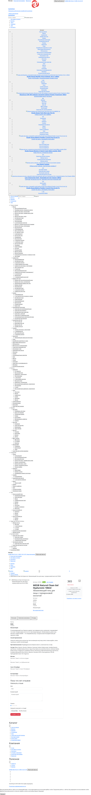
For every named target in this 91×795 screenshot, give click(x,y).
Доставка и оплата (15, 557)
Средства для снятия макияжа (44, 109)
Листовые (17, 256)
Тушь (16, 449)
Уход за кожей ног (44, 146)
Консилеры (18, 417)
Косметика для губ (44, 41)
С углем (17, 529)
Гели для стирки (19, 537)
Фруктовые (18, 470)
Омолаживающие (19, 259)
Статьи (13, 765)
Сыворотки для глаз (20, 291)
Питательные (18, 286)
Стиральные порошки (20, 540)
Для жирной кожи (19, 333)
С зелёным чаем (19, 242)
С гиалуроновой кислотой (21, 277)
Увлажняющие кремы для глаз (23, 283)
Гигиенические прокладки (44, 159)
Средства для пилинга (20, 310)
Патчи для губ (18, 321)
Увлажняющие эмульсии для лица (24, 337)
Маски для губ (18, 325)
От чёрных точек (19, 232)
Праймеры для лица (20, 411)
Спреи (44, 67)
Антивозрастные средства (21, 312)
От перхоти (18, 371)
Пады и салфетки (44, 129)
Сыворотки (44, 35)
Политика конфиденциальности (17, 786)
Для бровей (44, 108)
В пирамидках (18, 476)
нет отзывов (50, 582)
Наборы (44, 184)
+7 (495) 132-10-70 (78, 1)
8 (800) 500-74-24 (69, 1)
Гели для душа (18, 497)
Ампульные (18, 275)
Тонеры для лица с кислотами (22, 329)
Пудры (16, 416)
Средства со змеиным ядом (22, 315)
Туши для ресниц (19, 425)
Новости (13, 763)
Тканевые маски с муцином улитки (24, 210)
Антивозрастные (19, 218)
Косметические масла (44, 73)
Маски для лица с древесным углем (24, 213)
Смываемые (18, 237)
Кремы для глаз (44, 36)
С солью (17, 527)
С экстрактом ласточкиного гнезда (24, 296)
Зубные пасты (44, 158)
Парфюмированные (20, 495)
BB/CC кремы (44, 106)
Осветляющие (18, 299)
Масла (16, 400)
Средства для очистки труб (22, 543)
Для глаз (44, 103)
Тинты (16, 436)
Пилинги (44, 121)
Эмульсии (44, 44)
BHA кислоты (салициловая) (44, 52)
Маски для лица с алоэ (20, 216)
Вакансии (28, 1)
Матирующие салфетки (21, 419)
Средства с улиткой (20, 313)
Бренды (12, 21)
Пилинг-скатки (18, 471)
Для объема (18, 385)
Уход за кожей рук (44, 147)
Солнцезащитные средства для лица (24, 317)
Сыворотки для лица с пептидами (23, 266)
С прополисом (18, 526)
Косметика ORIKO (43, 193)
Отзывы (34, 618)
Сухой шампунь (44, 86)
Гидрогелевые (18, 246)
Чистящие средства (44, 173)
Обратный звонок (59, 1)
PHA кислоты (44, 51)
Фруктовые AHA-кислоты (44, 49)
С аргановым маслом (20, 379)
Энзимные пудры (44, 134)
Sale (11, 25)
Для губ (44, 105)
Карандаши (18, 427)
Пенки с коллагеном (20, 462)
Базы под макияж (19, 412)
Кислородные (18, 227)
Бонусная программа (19, 1)
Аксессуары (43, 183)
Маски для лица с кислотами (22, 211)
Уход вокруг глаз (44, 55)
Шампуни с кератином (21, 374)
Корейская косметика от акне (44, 47)
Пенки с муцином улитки (21, 465)
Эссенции (44, 68)
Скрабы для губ (19, 326)
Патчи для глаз (19, 235)
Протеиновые (18, 221)
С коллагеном (18, 219)
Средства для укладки (44, 91)
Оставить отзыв (15, 714)
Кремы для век (18, 285)
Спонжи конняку (44, 132)
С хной (16, 387)
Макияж (43, 100)
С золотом (17, 269)
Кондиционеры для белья (21, 538)
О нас (12, 748)
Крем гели (17, 305)
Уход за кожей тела (44, 144)
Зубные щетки (44, 161)
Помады (17, 432)
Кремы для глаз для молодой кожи (24, 280)
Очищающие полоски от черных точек (25, 254)
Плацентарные (19, 304)
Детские (17, 524)
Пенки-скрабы (18, 467)
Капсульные (18, 302)
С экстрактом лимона (20, 479)
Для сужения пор (19, 230)
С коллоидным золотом (21, 222)
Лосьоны (44, 59)
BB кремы (17, 440)
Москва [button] (10, 1)
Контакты (12, 27)
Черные (17, 215)
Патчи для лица (19, 243)
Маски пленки (18, 251)
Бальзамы (44, 90)
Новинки (12, 24)
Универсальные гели (20, 500)
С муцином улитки (19, 240)
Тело (43, 143)
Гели (44, 63)
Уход (44, 85)
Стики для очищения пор (44, 54)
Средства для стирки (44, 171)
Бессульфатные (19, 372)
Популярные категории (44, 39)
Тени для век (18, 428)
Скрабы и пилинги (19, 507)
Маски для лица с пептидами (22, 226)
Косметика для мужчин (21, 318)
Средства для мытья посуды (44, 174)
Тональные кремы (19, 414)
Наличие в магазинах (24, 618)
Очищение (43, 118)
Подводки (17, 424)
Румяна (17, 420)
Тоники (44, 60)
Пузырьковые (18, 250)
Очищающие (18, 455)
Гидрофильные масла (44, 57)
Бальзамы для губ (19, 323)
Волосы (43, 82)
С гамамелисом (19, 331)
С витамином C (19, 234)
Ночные (17, 248)
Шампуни (44, 83)
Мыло (44, 126)
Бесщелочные (18, 380)
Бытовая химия (43, 169)
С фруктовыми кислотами (21, 264)
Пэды (44, 46)
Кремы (44, 38)
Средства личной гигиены (43, 156)
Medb (34, 604)
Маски (44, 33)
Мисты (44, 65)
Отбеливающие (19, 229)
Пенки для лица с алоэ (20, 463)
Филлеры (44, 71)
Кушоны (17, 443)
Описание (13, 618)
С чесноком (18, 377)
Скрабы (44, 123)
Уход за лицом (43, 31)
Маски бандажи (19, 253)
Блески (16, 435)
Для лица (44, 101)
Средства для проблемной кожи (23, 309)
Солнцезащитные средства (44, 62)
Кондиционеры (44, 88)
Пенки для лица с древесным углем (24, 460)
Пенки (44, 120)
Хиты (11, 22)
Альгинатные (18, 238)
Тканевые (17, 245)
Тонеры (44, 43)
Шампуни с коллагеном (21, 382)
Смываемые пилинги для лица (23, 473)
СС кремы (17, 441)
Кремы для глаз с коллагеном (22, 282)
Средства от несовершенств (44, 70)
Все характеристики (38, 610)
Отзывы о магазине (16, 752)
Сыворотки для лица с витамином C (24, 272)
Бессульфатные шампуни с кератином (25, 384)
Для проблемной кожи (21, 208)
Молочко (17, 508)
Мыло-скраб (18, 483)
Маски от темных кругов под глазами (24, 224)
